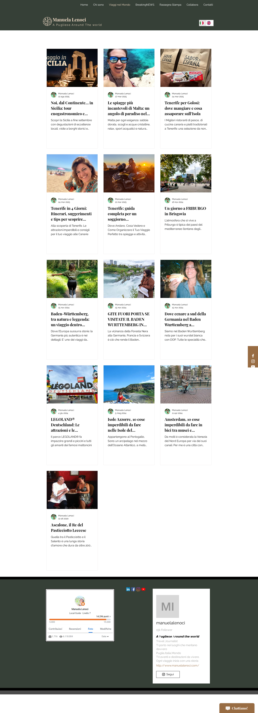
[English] (209, 23)
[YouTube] (253, 366)
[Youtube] (143, 589)
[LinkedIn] (128, 589)
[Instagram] (253, 361)
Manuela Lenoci (69, 20)
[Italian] (202, 23)
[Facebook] (253, 355)
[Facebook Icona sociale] (133, 589)
